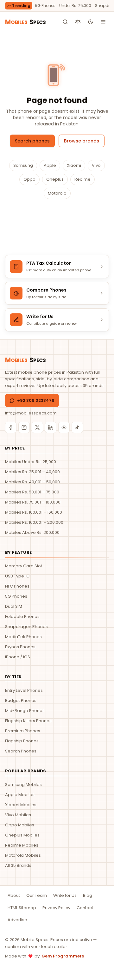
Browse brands (81, 141)
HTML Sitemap (22, 908)
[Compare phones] (78, 21)
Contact (85, 908)
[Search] (65, 21)
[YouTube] (64, 427)
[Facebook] (10, 427)
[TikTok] (77, 427)
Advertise (17, 920)
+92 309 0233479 (35, 400)
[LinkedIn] (50, 427)
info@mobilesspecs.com (31, 413)
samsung (23, 165)
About (14, 895)
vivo (96, 165)
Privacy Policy (56, 908)
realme (82, 179)
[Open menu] (103, 21)
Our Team (36, 895)
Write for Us (65, 895)
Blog (87, 895)
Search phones (32, 141)
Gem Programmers (62, 956)
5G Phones (45, 5)
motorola (57, 193)
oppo (29, 179)
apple (50, 165)
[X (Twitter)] (37, 427)
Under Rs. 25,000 (75, 5)
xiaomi (74, 165)
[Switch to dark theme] (90, 21)
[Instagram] (24, 427)
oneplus (55, 179)
